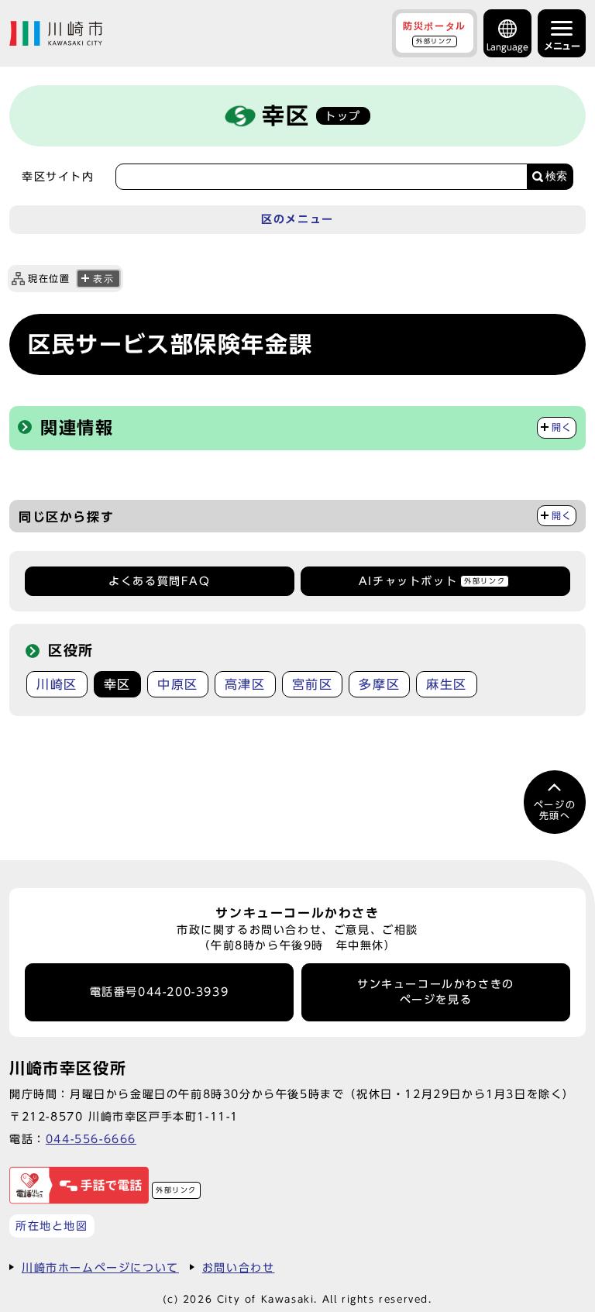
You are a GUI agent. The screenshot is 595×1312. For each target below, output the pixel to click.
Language (507, 47)
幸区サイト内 (58, 176)
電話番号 (159, 992)
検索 (556, 176)
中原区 (177, 684)
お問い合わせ (238, 1267)
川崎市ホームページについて (100, 1267)
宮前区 (312, 684)
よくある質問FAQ (159, 581)
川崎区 (56, 684)
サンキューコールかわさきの (435, 992)
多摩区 (379, 684)
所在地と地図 (51, 1225)
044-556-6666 (91, 1139)
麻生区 (446, 684)
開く (562, 427)
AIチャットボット (432, 581)
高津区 (245, 684)
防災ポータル (434, 32)
